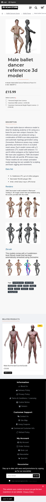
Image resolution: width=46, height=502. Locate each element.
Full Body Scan (18, 283)
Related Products (11, 319)
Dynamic (24, 289)
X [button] (42, 486)
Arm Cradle (29, 283)
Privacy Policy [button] (28, 492)
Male (19, 286)
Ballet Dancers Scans (13, 13)
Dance (17, 289)
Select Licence (10, 97)
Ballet (10, 289)
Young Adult (13, 292)
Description (11, 122)
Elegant (32, 286)
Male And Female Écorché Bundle (15, 366)
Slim (31, 289)
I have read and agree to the (24, 481)
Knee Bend (12, 286)
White (26, 286)
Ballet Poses (27, 13)
